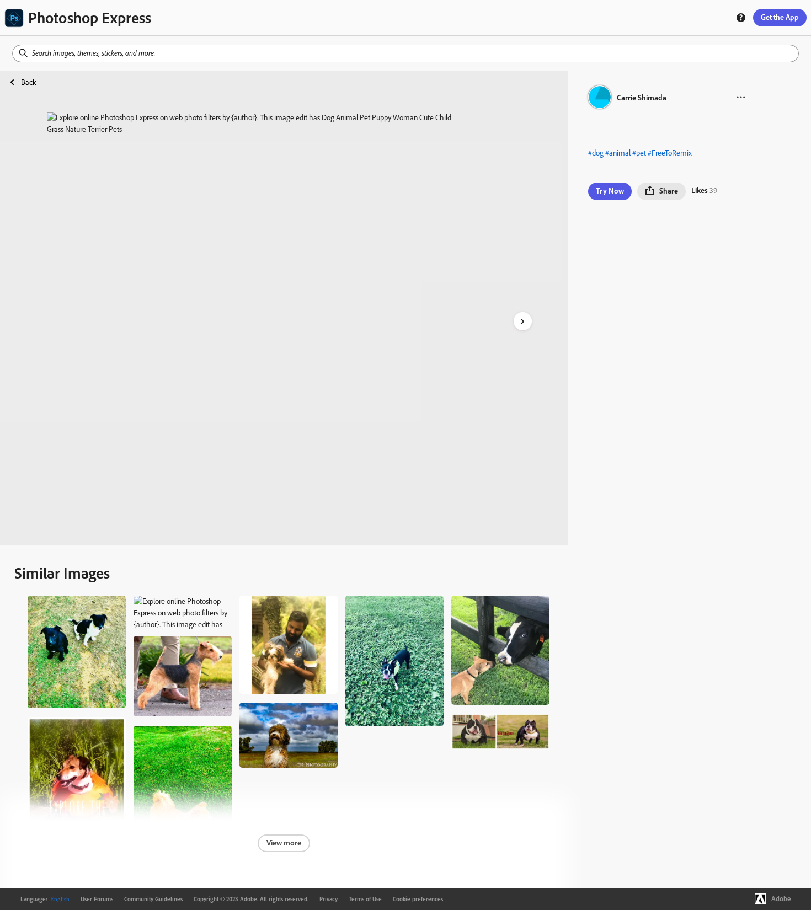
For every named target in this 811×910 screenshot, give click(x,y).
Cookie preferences (418, 899)
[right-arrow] (523, 321)
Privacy (328, 899)
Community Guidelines (153, 899)
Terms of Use (365, 899)
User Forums (97, 899)
